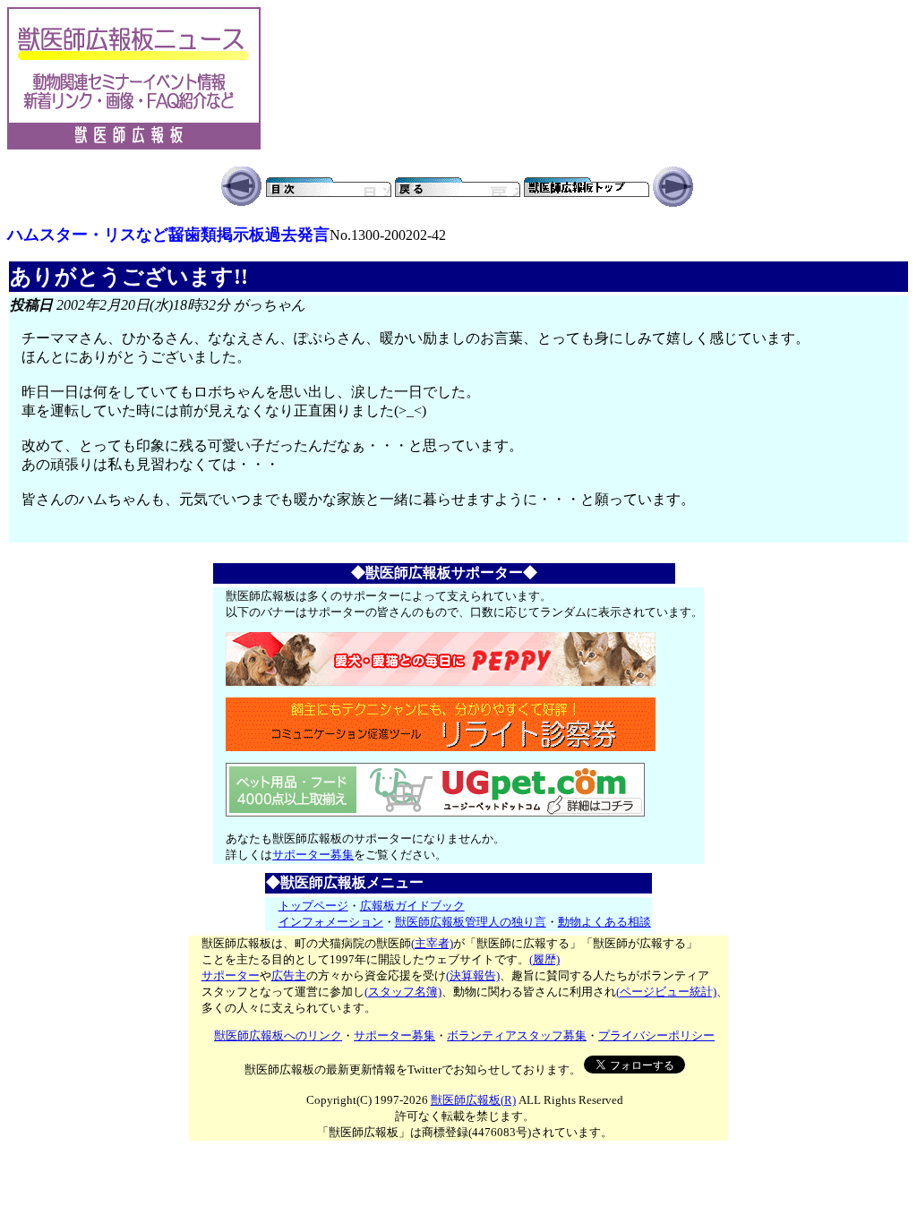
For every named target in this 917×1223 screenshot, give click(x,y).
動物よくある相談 (604, 921)
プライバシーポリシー (656, 1035)
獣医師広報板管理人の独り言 (470, 921)
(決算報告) (473, 975)
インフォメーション (331, 921)
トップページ (313, 905)
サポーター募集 (313, 854)
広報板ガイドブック (412, 905)
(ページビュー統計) (666, 991)
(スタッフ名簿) (402, 991)
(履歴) (544, 959)
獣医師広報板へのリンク (278, 1035)
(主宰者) (432, 943)
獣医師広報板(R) (473, 1100)
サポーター (230, 975)
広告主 (288, 975)
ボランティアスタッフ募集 (517, 1035)
